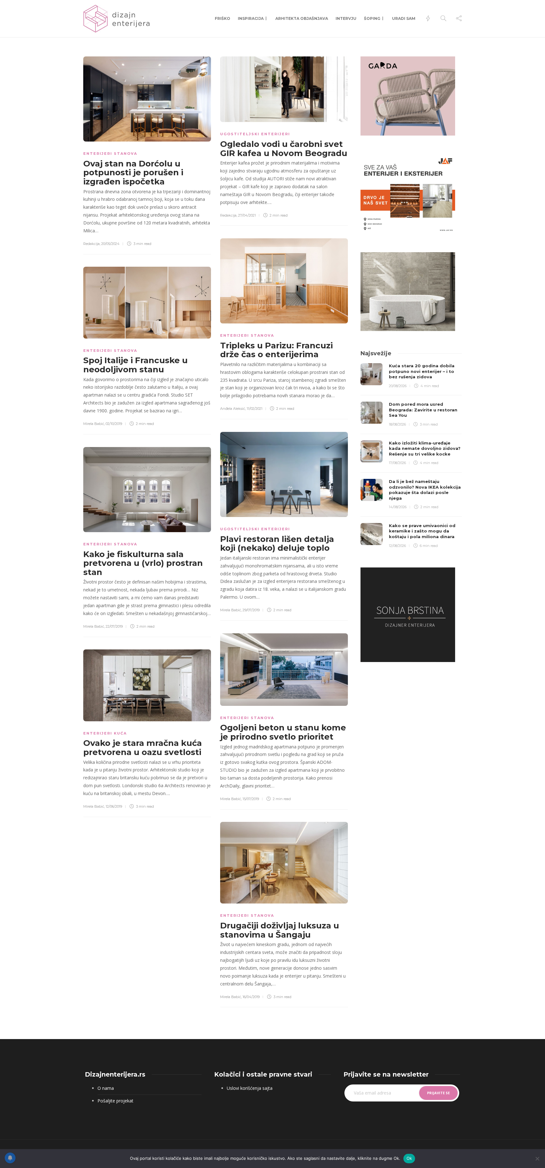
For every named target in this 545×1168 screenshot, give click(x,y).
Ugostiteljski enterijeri (255, 134)
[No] (537, 1158)
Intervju (346, 18)
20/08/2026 (398, 386)
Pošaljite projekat (115, 1101)
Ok (409, 1158)
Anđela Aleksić (232, 408)
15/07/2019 (251, 799)
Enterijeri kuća (105, 733)
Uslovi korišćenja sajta (249, 1088)
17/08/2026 (397, 463)
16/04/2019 (251, 997)
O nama (105, 1088)
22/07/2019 (114, 626)
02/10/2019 (114, 423)
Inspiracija (251, 18)
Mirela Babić (93, 423)
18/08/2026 (397, 424)
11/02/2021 (254, 408)
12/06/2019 (114, 806)
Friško (222, 18)
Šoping (372, 18)
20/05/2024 (110, 243)
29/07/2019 (251, 610)
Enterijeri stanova (110, 153)
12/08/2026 (397, 545)
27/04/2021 (247, 215)
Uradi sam (403, 18)
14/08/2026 (398, 507)
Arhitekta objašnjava (301, 18)
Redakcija (91, 243)
